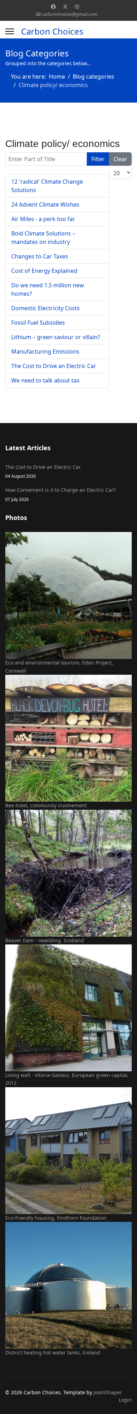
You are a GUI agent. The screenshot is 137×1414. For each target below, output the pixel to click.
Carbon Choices (52, 31)
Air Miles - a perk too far (43, 219)
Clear (120, 159)
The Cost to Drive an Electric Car (53, 366)
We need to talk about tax (45, 380)
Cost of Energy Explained (44, 271)
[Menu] (9, 31)
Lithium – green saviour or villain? (55, 337)
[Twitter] (65, 6)
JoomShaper (107, 1392)
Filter (98, 159)
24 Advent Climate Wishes (45, 204)
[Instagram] (77, 6)
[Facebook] (53, 6)
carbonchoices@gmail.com (70, 14)
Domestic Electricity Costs (45, 308)
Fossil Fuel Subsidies (38, 322)
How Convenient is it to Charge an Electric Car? (60, 494)
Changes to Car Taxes (39, 256)
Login (125, 1399)
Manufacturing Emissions (45, 351)
